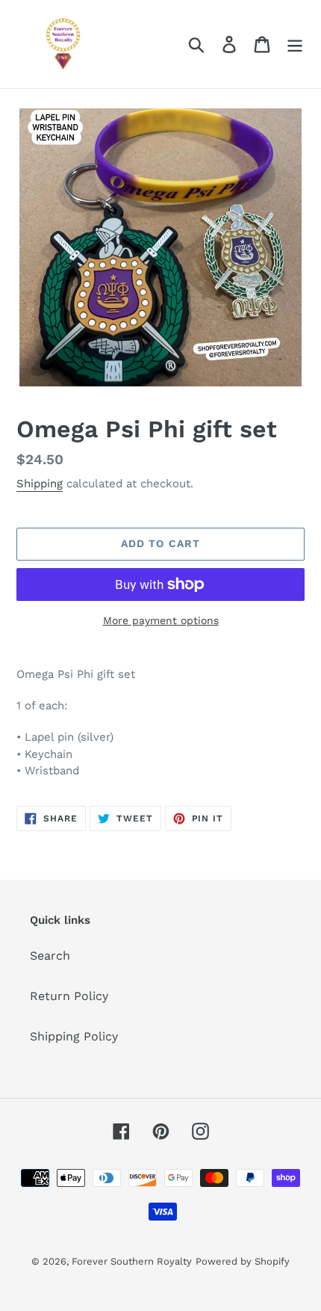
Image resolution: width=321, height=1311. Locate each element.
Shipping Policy (74, 1036)
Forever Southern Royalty (132, 1261)
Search (50, 955)
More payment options (161, 620)
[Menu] (294, 44)
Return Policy (69, 996)
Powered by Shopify (243, 1261)
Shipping (39, 483)
